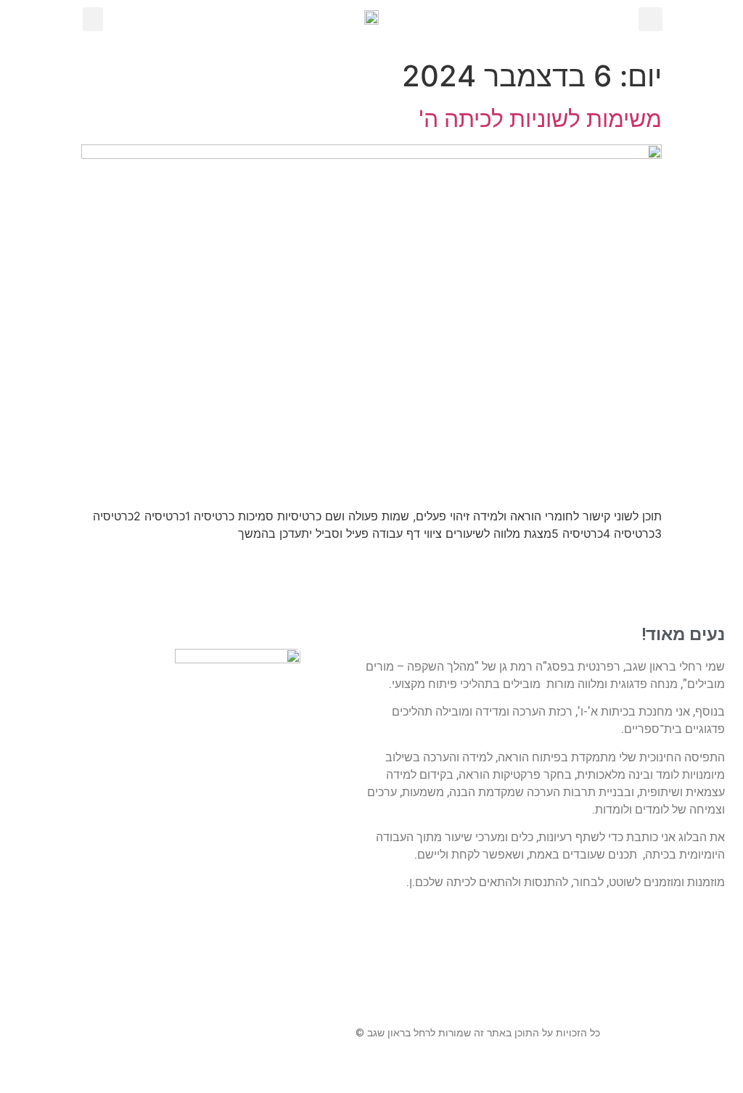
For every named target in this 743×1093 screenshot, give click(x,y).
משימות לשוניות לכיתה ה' (540, 119)
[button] (93, 19)
